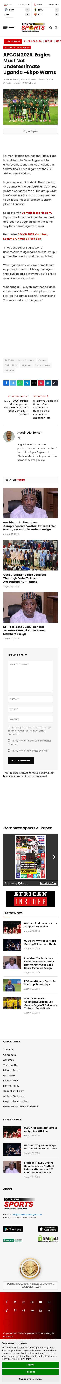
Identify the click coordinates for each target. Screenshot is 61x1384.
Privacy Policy (11, 1080)
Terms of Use (10, 1065)
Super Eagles (33, 41)
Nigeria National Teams (17, 47)
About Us (8, 1049)
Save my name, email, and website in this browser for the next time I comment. (29, 731)
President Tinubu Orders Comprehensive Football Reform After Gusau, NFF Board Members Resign (29, 526)
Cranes (42, 360)
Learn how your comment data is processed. (28, 774)
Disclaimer (9, 1075)
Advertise (8, 1060)
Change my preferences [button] (30, 1379)
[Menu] (9, 27)
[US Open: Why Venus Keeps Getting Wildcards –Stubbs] (12, 945)
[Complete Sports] (33, 27)
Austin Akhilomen (29, 432)
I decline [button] (30, 1371)
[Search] (51, 27)
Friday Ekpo (11, 365)
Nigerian (26, 365)
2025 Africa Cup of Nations (19, 360)
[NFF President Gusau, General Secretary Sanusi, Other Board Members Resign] (30, 607)
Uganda (9, 370)
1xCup (49, 41)
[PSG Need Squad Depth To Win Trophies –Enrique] (12, 985)
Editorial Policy (11, 1085)
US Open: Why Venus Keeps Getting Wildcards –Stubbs (40, 942)
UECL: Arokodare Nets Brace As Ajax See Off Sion (40, 925)
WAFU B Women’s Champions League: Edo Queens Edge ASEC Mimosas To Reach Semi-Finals (41, 1003)
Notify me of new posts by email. (30, 750)
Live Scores (13, 41)
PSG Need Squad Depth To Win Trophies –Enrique (40, 983)
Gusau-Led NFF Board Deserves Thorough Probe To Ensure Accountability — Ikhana (24, 578)
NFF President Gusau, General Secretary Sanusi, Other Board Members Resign (24, 630)
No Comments (13, 83)
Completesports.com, (37, 213)
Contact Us (9, 1054)
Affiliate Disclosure (13, 1096)
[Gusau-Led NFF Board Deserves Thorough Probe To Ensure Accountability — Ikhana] (30, 555)
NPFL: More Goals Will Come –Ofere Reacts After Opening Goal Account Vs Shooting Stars (45, 409)
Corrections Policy (13, 1091)
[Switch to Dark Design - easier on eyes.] (56, 27)
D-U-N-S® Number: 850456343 (20, 1106)
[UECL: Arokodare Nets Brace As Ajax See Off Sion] (12, 927)
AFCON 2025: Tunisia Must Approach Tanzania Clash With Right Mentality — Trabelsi (16, 407)
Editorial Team (11, 1070)
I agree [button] (30, 1364)
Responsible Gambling (15, 1101)
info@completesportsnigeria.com (27, 1214)
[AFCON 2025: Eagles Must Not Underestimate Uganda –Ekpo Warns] (30, 123)
